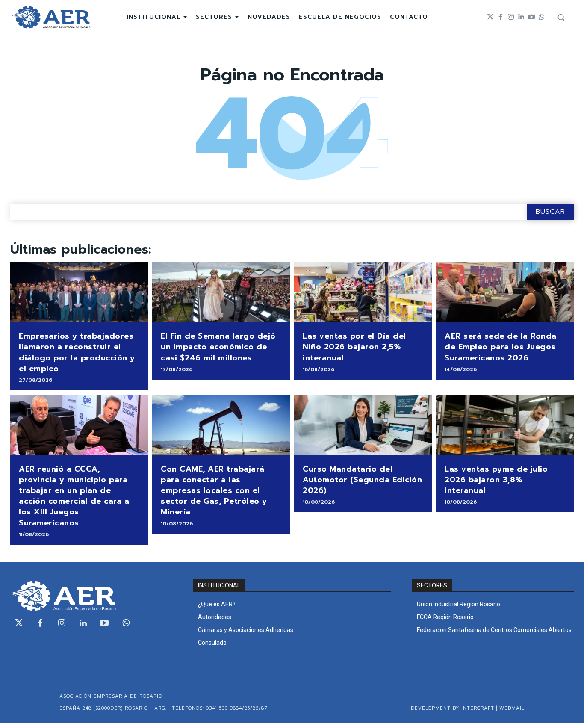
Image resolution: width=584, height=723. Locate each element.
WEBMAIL (512, 708)
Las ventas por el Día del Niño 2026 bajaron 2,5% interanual (354, 346)
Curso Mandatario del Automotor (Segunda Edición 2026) (362, 479)
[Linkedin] (521, 17)
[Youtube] (531, 17)
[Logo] (50, 17)
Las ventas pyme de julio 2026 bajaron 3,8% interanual (496, 479)
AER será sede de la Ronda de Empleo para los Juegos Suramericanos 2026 (501, 346)
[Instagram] (511, 17)
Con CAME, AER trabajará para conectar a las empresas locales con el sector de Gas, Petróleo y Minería (214, 490)
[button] (561, 17)
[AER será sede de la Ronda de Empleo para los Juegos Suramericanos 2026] (505, 292)
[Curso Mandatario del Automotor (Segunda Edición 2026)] (363, 425)
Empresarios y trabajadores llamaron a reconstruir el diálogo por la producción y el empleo (77, 352)
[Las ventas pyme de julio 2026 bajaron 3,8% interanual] (505, 425)
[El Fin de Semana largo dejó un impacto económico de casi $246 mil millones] (221, 292)
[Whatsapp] (542, 17)
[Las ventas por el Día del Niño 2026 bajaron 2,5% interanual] (363, 292)
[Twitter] (490, 17)
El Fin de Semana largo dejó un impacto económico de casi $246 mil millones (218, 346)
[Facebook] (501, 17)
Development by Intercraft (452, 708)
